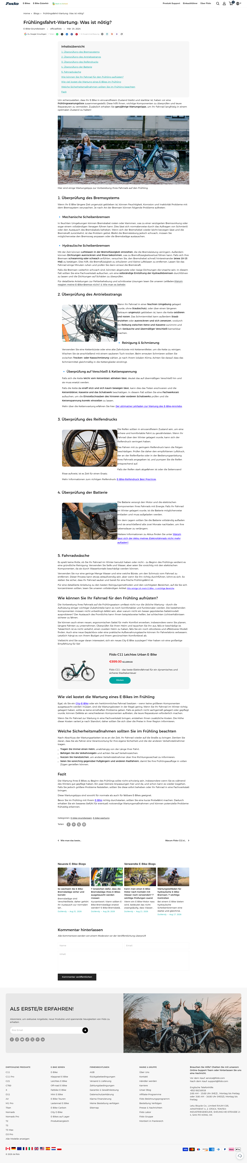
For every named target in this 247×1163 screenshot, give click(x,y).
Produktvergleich (60, 1121)
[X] (62, 34)
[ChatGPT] (102, 34)
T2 (7, 1121)
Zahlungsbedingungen (102, 1086)
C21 (8, 1081)
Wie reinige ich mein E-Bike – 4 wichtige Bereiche (150, 588)
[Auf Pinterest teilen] (77, 34)
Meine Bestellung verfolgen (104, 1103)
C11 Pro (10, 1077)
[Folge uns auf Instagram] (17, 1039)
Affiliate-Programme (150, 1095)
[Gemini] (117, 34)
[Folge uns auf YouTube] (22, 1039)
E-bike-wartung (101, 818)
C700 (8, 1086)
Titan (8, 1108)
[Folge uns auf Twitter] (32, 1039)
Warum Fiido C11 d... (175, 841)
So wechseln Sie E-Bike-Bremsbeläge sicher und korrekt (71, 892)
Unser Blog (145, 1090)
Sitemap (94, 1108)
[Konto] (224, 3)
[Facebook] (72, 34)
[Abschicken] (85, 1030)
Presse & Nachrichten (150, 1108)
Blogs (36, 14)
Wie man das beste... (71, 841)
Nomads (10, 1112)
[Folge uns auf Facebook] (12, 1039)
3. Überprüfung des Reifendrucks (79, 62)
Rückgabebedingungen (102, 1077)
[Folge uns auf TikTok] (27, 1039)
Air (7, 1099)
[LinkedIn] (67, 34)
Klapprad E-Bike (59, 1077)
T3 (7, 1126)
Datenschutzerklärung (102, 1095)
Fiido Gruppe (146, 1117)
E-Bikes (26, 3)
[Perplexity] (107, 34)
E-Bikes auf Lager (60, 1117)
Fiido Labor (145, 1112)
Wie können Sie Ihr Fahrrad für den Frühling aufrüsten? (92, 77)
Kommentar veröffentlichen (77, 977)
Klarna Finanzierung (100, 1099)
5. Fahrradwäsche (71, 72)
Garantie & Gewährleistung (104, 1090)
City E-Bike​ (56, 1112)
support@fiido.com (218, 1081)
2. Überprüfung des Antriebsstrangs (81, 57)
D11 (8, 1095)
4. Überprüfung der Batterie (76, 67)
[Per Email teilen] (84, 824)
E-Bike (98, 800)
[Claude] (112, 34)
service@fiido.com (215, 1078)
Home (26, 14)
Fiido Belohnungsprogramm (154, 1099)
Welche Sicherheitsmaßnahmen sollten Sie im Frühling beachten (98, 87)
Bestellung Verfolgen (150, 1103)
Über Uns (144, 1072)
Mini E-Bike (57, 1095)
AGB (92, 1072)
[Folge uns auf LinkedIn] (43, 1039)
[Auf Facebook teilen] (69, 824)
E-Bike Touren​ (58, 1099)
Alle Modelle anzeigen (17, 1139)
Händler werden (148, 1081)
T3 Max (9, 1130)
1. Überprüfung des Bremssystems (80, 52)
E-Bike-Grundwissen (34, 29)
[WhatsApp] (57, 34)
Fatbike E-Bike (58, 1090)
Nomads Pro (12, 1117)
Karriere (143, 1086)
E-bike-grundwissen (81, 818)
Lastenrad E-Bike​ (60, 1103)
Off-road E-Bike (59, 1086)
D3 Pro (9, 1135)
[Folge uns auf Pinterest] (38, 1039)
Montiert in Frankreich (151, 1121)
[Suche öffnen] (217, 3)
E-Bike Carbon (58, 1108)
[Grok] (122, 34)
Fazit (63, 92)
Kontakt (143, 1077)
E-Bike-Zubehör (41, 3)
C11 (8, 1072)
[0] (231, 3)
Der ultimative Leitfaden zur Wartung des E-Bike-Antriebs (149, 406)
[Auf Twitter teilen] (79, 824)
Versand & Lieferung (100, 1081)
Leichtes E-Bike (59, 1081)
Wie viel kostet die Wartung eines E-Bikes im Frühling (91, 82)
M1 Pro (9, 1103)
